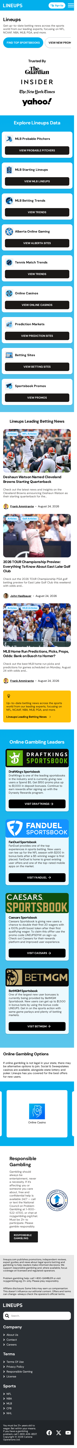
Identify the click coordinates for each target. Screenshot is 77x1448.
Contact (12, 1339)
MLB (9, 1403)
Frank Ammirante (22, 506)
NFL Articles (30, 433)
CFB (9, 1408)
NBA (9, 1398)
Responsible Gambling (23, 1236)
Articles (12, 433)
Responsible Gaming (20, 1371)
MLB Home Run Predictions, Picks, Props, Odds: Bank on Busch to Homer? (36, 653)
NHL (9, 1413)
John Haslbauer (20, 596)
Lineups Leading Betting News (26, 717)
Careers (12, 1344)
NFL (9, 1394)
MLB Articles (30, 608)
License (11, 1376)
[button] (71, 5)
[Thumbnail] (37, 451)
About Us (12, 1335)
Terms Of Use (15, 1362)
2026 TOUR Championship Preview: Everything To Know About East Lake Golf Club (36, 566)
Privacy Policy (15, 1366)
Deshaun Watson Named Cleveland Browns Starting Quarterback (32, 479)
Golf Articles (30, 518)
